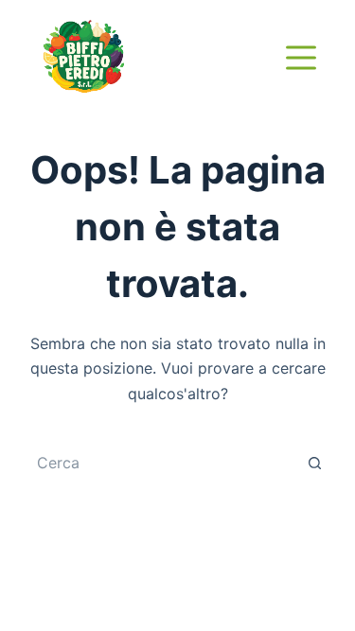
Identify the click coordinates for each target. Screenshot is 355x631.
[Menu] (301, 58)
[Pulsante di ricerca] (315, 463)
